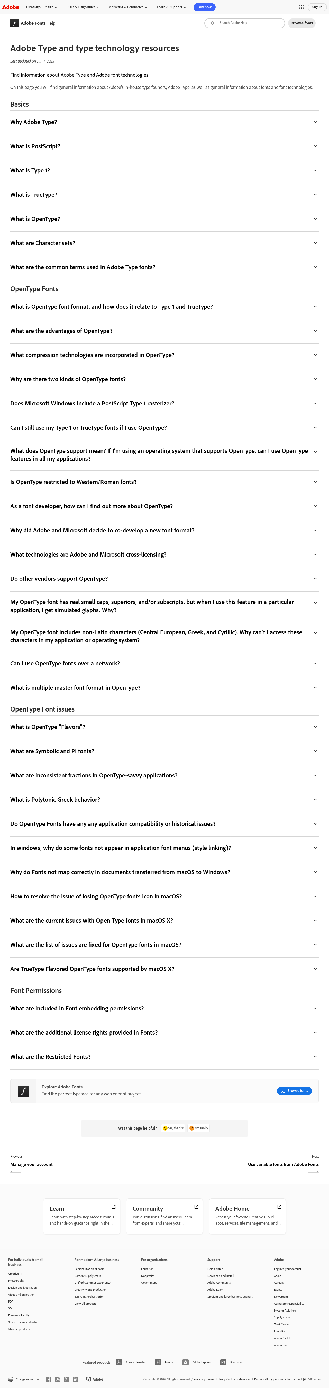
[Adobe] (10, 7)
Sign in (317, 7)
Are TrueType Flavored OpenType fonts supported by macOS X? (92, 969)
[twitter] (66, 1379)
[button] (301, 7)
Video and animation (21, 1294)
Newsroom (281, 1296)
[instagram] (57, 1379)
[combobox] (244, 23)
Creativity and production (90, 1289)
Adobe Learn (215, 1289)
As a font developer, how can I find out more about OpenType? (91, 506)
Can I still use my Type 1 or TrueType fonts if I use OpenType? (88, 427)
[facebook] (48, 1379)
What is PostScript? (35, 146)
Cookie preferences (238, 1379)
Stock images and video (23, 1322)
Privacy (198, 1379)
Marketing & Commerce (125, 7)
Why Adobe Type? (33, 122)
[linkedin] (75, 1379)
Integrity (279, 1331)
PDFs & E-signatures (81, 7)
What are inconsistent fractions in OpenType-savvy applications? (93, 775)
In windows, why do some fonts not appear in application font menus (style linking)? (120, 848)
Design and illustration (22, 1287)
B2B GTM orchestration (89, 1296)
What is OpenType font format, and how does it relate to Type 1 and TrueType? (111, 306)
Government (149, 1283)
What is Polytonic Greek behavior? (55, 799)
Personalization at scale (89, 1269)
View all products (19, 1329)
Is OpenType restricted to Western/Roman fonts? (73, 481)
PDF (10, 1301)
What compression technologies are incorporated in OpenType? (92, 355)
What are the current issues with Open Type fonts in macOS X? (91, 920)
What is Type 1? (30, 170)
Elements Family (19, 1315)
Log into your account (287, 1269)
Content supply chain (88, 1276)
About (277, 1276)
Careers (279, 1283)
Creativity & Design (39, 7)
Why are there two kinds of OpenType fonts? (68, 379)
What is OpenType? (35, 218)
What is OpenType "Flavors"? (47, 727)
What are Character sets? (42, 243)
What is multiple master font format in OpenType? (75, 687)
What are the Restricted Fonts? (50, 1056)
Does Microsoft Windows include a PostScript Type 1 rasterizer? (92, 403)
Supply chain (282, 1317)
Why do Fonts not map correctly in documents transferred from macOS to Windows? (120, 872)
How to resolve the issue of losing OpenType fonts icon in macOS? (96, 896)
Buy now (205, 7)
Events (278, 1289)
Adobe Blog (281, 1345)
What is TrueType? (33, 194)
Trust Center (281, 1324)
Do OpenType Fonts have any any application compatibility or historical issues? (112, 823)
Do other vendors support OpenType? (59, 578)
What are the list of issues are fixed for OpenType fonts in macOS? (95, 944)
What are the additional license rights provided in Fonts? (84, 1032)
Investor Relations (285, 1310)
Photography (16, 1280)
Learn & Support (169, 7)
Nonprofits (147, 1276)
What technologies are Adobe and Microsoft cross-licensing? (88, 554)
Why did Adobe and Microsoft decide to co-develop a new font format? (102, 530)
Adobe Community (219, 1283)
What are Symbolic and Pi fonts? (52, 751)
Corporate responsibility (289, 1303)
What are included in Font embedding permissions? (77, 1008)
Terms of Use (214, 1379)
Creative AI (15, 1274)
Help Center (215, 1269)
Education (147, 1269)
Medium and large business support (230, 1296)
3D (10, 1308)
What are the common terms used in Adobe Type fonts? (82, 267)
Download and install (220, 1276)
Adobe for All (282, 1338)
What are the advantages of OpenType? (61, 330)
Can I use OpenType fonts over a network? (65, 663)
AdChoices (314, 1379)
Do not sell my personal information (277, 1379)
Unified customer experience (93, 1283)
